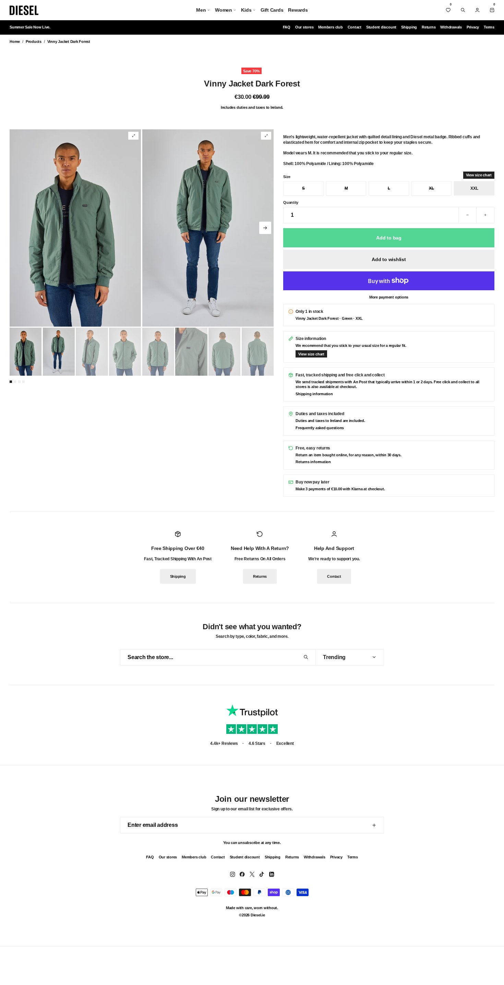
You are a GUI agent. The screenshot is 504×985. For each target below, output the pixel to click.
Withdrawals (450, 27)
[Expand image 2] (266, 136)
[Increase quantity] (485, 215)
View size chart (479, 175)
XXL (474, 188)
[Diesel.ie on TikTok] (261, 874)
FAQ (286, 27)
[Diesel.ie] (24, 10)
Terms (489, 27)
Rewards (298, 10)
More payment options (388, 297)
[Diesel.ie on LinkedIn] (271, 874)
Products (33, 41)
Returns (428, 27)
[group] (75, 228)
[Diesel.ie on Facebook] (242, 874)
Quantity (290, 202)
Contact (354, 27)
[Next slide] (265, 228)
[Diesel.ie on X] (252, 874)
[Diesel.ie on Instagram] (232, 874)
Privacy (473, 27)
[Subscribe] (374, 825)
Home (15, 41)
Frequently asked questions (320, 428)
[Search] (463, 10)
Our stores (304, 27)
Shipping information (314, 394)
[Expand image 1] (133, 136)
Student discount (381, 27)
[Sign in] (477, 10)
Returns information (313, 462)
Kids (246, 10)
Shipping (409, 27)
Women (223, 10)
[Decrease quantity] (467, 215)
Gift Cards (272, 10)
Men (201, 10)
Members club (330, 27)
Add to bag (388, 238)
